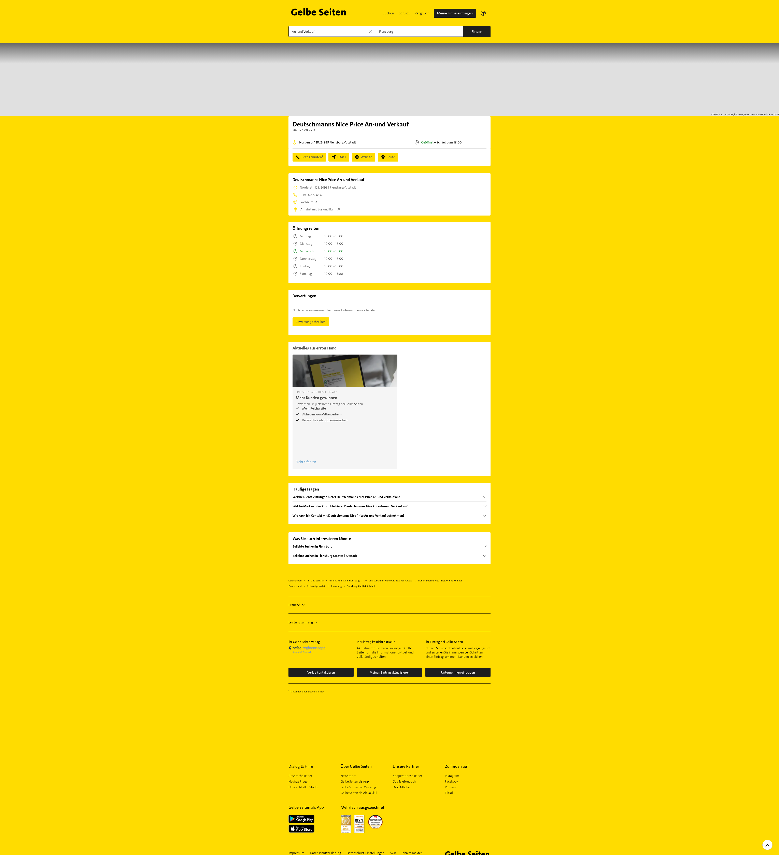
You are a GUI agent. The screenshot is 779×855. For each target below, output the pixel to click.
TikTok (449, 793)
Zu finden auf (457, 766)
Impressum (296, 853)
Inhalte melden (412, 853)
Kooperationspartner (407, 776)
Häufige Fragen (298, 782)
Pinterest (451, 787)
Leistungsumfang (300, 622)
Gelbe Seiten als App (355, 782)
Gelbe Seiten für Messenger (360, 787)
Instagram (452, 776)
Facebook (451, 782)
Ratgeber (422, 13)
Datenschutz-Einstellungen (365, 853)
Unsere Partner (406, 766)
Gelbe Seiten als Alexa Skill (359, 793)
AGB (393, 853)
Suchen (388, 13)
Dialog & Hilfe (300, 766)
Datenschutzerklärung (325, 853)
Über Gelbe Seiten (356, 766)
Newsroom (348, 776)
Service (404, 13)
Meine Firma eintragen (455, 13)
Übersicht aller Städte (303, 787)
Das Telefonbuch (404, 782)
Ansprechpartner (300, 776)
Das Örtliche (401, 787)
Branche (294, 605)
